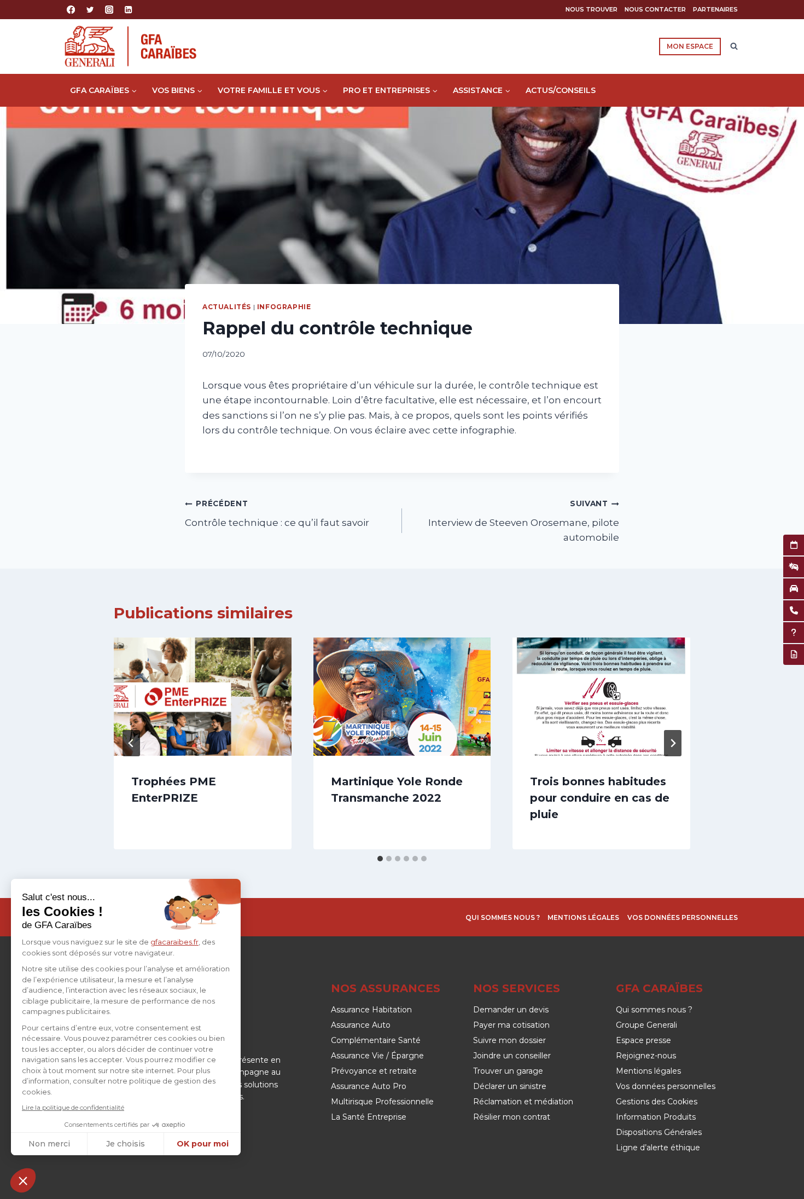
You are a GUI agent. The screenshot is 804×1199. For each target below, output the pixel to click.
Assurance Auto (361, 1025)
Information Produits (656, 1117)
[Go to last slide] (131, 743)
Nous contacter (655, 9)
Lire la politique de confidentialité (73, 1107)
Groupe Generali (646, 1025)
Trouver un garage (508, 1071)
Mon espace (690, 46)
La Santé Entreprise (368, 1117)
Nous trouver (591, 9)
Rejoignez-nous (646, 1056)
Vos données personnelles (682, 917)
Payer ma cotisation (511, 1025)
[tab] (380, 858)
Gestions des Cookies (656, 1102)
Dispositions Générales (659, 1132)
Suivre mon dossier (509, 1040)
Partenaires (715, 9)
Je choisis (125, 1144)
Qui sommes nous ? (502, 917)
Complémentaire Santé (376, 1040)
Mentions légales (583, 917)
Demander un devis (511, 1010)
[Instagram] (109, 9)
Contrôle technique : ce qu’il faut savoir (277, 513)
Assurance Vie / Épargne (377, 1056)
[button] (23, 1180)
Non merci (49, 1144)
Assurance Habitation (371, 1010)
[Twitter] (89, 9)
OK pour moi (203, 1144)
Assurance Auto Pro (368, 1086)
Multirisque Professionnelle (382, 1102)
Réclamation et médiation (523, 1102)
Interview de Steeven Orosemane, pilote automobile (523, 521)
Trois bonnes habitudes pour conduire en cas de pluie (599, 798)
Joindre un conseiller (512, 1056)
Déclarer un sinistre (509, 1086)
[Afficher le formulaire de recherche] (734, 46)
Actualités (226, 307)
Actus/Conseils (561, 90)
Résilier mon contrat (511, 1117)
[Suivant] (672, 743)
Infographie (284, 307)
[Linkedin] (128, 9)
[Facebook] (70, 9)
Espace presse (643, 1040)
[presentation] (203, 697)
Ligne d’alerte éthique (658, 1147)
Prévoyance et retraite (374, 1071)
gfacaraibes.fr (174, 941)
